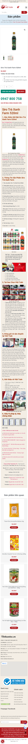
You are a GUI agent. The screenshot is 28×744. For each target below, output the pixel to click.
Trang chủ (4, 20)
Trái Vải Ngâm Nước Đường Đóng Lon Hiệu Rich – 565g (14, 621)
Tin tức (2, 700)
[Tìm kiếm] (24, 12)
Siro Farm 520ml (8, 22)
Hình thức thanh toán (18, 701)
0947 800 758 (11, 99)
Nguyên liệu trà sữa (5, 693)
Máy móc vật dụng (4, 698)
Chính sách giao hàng (18, 695)
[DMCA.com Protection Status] (5, 704)
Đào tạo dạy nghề (4, 696)
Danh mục (4, 688)
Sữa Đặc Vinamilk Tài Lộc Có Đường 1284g (14, 554)
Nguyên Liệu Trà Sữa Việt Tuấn (7, 691)
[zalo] (25, 727)
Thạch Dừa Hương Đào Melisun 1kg (14, 521)
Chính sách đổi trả (17, 699)
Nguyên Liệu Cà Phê (13, 20)
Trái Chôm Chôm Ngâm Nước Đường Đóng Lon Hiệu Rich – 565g (14, 587)
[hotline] (2, 741)
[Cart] (18, 7)
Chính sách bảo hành (18, 697)
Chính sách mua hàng (18, 692)
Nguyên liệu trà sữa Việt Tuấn (16, 481)
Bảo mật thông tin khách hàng (20, 704)
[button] (26, 7)
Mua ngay (21, 91)
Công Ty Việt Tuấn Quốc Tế (10, 463)
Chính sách (18, 689)
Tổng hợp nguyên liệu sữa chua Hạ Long (13, 437)
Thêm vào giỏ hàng (8, 91)
